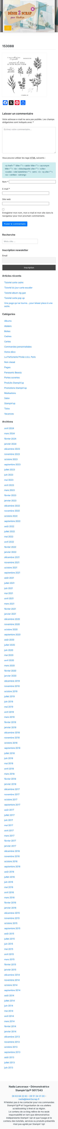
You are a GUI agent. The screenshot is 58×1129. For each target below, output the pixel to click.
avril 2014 (9, 1016)
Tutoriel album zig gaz (15, 293)
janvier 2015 (10, 969)
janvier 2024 (10, 444)
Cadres (7, 336)
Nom (5, 182)
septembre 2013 (12, 1052)
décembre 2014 (12, 975)
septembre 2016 (12, 866)
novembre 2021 (11, 562)
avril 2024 (9, 428)
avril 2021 (9, 598)
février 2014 (10, 1026)
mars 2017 (9, 835)
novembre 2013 (12, 1042)
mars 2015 (9, 959)
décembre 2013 (12, 1036)
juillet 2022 (9, 531)
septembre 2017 (12, 804)
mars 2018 (9, 773)
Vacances (9, 413)
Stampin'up (9, 403)
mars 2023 (9, 490)
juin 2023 (8, 474)
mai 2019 (8, 706)
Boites (7, 331)
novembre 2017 (11, 794)
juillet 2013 (9, 1062)
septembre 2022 (12, 521)
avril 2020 (9, 660)
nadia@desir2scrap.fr (29, 1099)
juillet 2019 (9, 696)
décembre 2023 (12, 449)
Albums (7, 321)
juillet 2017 (9, 815)
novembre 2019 (12, 686)
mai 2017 (8, 825)
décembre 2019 (12, 681)
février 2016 (10, 902)
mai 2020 (8, 655)
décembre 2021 (12, 557)
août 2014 (9, 995)
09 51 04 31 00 (37, 1096)
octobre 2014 (10, 985)
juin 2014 (8, 1005)
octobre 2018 (10, 742)
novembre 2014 (12, 980)
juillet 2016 (9, 877)
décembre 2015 (12, 913)
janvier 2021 (10, 614)
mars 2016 (9, 897)
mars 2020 (9, 665)
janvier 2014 (10, 1031)
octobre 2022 (10, 516)
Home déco (9, 352)
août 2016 (9, 871)
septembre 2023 (12, 464)
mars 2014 (9, 1021)
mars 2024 (9, 433)
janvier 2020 (10, 675)
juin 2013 (8, 1067)
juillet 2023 (9, 469)
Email (4, 255)
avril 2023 (9, 485)
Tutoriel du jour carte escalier (18, 287)
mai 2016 (8, 887)
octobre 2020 (11, 629)
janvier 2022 (10, 552)
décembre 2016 (12, 851)
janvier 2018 (10, 784)
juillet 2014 (9, 1000)
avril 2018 (9, 768)
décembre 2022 (12, 505)
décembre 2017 (12, 789)
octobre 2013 (10, 1047)
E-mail (6, 189)
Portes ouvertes (12, 377)
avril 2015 (9, 954)
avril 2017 (9, 830)
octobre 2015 (10, 923)
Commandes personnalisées (18, 346)
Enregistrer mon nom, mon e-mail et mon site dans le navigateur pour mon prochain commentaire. (27, 214)
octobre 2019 (10, 691)
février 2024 (10, 438)
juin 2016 (8, 882)
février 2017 (10, 840)
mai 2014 (8, 1011)
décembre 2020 (12, 619)
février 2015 (10, 964)
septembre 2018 (12, 748)
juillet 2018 (9, 753)
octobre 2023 (11, 459)
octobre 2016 (10, 861)
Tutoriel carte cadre (13, 282)
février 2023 (10, 495)
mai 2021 (8, 593)
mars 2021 (9, 603)
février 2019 (10, 722)
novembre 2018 (12, 737)
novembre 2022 (12, 510)
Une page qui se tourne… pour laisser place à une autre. (28, 304)
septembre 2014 (12, 990)
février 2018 (10, 779)
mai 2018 (8, 763)
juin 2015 (8, 944)
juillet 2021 (9, 583)
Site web (6, 199)
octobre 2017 (10, 799)
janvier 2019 (10, 727)
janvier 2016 (10, 907)
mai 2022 (8, 536)
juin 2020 (8, 650)
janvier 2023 (10, 500)
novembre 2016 (12, 856)
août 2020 (9, 639)
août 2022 (9, 526)
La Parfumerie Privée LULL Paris (20, 357)
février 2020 (10, 670)
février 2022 (10, 547)
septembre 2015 (12, 928)
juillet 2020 (9, 645)
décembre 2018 (12, 732)
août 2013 (9, 1057)
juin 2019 (8, 701)
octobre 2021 (10, 567)
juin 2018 (8, 758)
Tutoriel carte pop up (14, 298)
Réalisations (10, 393)
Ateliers (7, 326)
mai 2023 (8, 480)
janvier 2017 (10, 846)
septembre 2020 (12, 634)
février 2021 (10, 609)
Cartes (7, 341)
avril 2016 (9, 892)
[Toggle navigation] (7, 28)
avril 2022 (9, 541)
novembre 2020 (12, 624)
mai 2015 (8, 949)
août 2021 (9, 578)
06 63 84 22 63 (19, 1096)
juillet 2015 (9, 938)
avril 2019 (9, 712)
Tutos (7, 408)
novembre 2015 (12, 918)
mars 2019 (9, 717)
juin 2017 (8, 820)
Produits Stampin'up (14, 382)
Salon (7, 398)
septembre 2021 (12, 572)
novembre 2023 (12, 454)
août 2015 (9, 933)
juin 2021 (8, 588)
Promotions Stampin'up (15, 388)
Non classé (9, 362)
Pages (7, 367)
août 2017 (9, 810)
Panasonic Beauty (13, 372)
